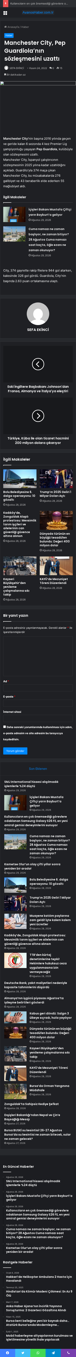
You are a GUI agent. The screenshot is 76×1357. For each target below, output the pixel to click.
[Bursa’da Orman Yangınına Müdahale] (15, 1091)
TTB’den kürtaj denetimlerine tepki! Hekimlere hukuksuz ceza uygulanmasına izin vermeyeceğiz (48, 963)
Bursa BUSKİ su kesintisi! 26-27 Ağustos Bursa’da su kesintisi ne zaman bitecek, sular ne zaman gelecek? (37, 1134)
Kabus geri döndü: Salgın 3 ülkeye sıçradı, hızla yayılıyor (51, 1015)
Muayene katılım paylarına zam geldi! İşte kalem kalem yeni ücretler (50, 920)
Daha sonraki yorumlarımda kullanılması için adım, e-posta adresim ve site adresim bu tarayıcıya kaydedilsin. (38, 733)
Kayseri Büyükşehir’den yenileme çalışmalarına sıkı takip (16, 587)
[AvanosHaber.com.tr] (38, 12)
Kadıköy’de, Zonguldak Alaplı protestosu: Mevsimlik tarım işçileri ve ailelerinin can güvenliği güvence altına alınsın (19, 524)
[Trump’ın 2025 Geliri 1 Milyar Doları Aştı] (56, 478)
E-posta (9, 696)
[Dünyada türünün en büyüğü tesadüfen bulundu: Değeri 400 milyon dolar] (56, 520)
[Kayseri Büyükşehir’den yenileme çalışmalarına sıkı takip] (19, 565)
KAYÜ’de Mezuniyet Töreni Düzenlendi (54, 581)
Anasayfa (13, 26)
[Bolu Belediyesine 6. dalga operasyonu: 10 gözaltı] (19, 478)
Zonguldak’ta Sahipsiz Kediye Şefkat (31, 1104)
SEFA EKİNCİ (17, 68)
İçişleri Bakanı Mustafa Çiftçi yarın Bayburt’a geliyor (46, 801)
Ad (6, 681)
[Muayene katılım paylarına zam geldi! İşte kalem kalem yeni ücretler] (15, 921)
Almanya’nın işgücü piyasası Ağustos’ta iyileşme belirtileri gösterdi (34, 1000)
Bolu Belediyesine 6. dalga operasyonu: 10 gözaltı (19, 496)
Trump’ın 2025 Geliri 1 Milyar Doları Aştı (55, 494)
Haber (25, 26)
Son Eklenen (38, 769)
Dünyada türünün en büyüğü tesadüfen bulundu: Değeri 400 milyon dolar (55, 539)
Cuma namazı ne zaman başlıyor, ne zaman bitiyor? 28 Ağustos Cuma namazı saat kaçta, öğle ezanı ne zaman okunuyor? (49, 239)
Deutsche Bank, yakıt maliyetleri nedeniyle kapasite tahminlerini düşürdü (35, 985)
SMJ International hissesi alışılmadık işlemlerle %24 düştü (31, 784)
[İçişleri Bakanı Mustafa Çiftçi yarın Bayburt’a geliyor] (14, 214)
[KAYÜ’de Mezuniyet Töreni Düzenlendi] (56, 565)
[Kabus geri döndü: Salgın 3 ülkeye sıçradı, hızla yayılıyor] (15, 1017)
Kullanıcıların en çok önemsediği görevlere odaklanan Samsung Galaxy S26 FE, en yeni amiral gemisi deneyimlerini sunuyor (36, 821)
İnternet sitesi (12, 711)
